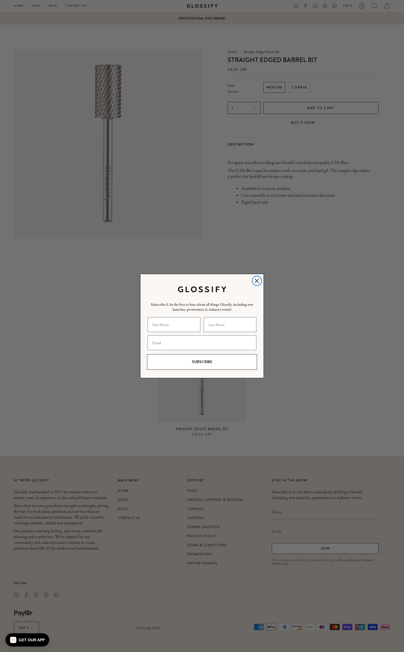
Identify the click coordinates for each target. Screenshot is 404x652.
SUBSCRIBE (202, 362)
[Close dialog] (257, 281)
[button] (27, 640)
